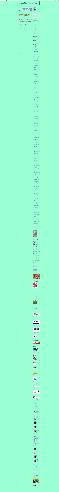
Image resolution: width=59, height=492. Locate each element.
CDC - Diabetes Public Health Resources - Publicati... (36, 182)
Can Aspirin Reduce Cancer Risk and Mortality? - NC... (36, 207)
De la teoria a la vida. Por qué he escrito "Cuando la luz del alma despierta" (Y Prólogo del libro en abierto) (37, 427)
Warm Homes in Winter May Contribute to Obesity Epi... (36, 184)
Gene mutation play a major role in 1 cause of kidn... (36, 99)
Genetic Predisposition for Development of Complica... (36, 74)
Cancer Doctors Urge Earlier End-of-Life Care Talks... (36, 154)
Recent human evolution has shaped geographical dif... (36, 58)
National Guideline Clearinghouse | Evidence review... (37, 171)
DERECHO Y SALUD (35, 417)
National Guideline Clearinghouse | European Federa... (37, 168)
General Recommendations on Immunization (36, 161)
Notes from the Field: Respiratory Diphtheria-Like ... (36, 156)
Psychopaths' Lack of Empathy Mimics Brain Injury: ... (36, 48)
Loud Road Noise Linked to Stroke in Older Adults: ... (36, 188)
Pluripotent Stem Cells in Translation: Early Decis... (36, 115)
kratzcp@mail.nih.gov (30, 15)
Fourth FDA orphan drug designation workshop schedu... (37, 150)
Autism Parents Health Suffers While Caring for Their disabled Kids (37, 457)
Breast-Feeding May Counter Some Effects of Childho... (36, 196)
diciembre (35, 35)
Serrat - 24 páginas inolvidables (37, 452)
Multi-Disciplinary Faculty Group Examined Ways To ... (36, 95)
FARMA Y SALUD (35, 466)
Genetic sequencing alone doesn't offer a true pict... (36, 96)
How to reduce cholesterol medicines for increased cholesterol (37, 472)
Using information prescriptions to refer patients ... (37, 63)
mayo (34, 41)
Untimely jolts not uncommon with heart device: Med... (36, 189)
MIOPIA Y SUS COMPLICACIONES (37, 443)
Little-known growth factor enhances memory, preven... (36, 177)
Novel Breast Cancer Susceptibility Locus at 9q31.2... (36, 88)
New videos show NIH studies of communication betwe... (36, 110)
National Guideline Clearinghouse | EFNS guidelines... (37, 170)
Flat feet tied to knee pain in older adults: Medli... (36, 219)
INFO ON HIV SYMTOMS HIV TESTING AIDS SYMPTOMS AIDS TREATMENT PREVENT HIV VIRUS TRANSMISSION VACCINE (36, 470)
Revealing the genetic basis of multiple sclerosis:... (36, 80)
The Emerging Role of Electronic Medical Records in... (36, 65)
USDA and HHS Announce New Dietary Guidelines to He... (36, 52)
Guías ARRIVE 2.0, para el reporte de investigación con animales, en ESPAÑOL (37, 412)
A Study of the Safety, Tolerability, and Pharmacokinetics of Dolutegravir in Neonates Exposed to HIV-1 (36, 406)
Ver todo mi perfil (35, 266)
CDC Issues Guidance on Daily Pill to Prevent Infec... (36, 137)
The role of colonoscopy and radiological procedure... (36, 79)
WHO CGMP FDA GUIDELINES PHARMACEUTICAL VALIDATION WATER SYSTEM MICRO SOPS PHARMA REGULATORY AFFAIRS (36, 437)
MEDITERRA (35, 474)
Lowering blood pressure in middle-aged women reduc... (36, 192)
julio (34, 39)
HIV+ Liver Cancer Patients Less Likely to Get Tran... (36, 132)
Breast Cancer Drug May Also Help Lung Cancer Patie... (36, 179)
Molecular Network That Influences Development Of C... (36, 107)
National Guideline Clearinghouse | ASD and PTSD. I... (37, 174)
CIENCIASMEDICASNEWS (29, 2)
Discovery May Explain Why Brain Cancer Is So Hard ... (36, 135)
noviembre (35, 36)
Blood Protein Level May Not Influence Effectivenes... (36, 51)
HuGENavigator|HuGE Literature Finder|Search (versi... (36, 56)
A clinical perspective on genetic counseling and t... (36, 92)
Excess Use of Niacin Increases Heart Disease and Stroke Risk (37, 440)
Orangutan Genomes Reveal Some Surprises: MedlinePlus (37, 151)
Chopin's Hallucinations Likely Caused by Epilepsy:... (36, 198)
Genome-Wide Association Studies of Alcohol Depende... (37, 64)
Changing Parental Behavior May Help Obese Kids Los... (36, 193)
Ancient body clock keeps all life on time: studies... (36, 129)
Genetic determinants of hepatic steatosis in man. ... (36, 83)
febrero (34, 43)
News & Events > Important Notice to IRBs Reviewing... (37, 114)
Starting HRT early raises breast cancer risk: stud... (36, 47)
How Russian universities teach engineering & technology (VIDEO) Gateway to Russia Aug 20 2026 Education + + (36, 409)
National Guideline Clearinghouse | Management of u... (37, 164)
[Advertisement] (24, 47)
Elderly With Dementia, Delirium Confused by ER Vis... (36, 195)
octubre (34, 37)
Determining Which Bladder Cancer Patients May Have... (36, 106)
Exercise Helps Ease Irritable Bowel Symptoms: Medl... (36, 49)
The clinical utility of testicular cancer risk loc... (36, 86)
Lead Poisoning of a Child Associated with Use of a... (36, 158)
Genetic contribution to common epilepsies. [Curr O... (36, 70)
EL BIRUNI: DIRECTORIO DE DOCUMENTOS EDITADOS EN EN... (36, 61)
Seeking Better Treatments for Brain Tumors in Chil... (36, 205)
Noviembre (34, 446)
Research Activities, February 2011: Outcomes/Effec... (36, 121)
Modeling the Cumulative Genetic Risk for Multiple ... (37, 72)
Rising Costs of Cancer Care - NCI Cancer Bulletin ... (37, 208)
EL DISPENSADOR (35, 407)
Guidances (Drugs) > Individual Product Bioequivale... (36, 76)
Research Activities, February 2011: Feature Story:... (36, 128)
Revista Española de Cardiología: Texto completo (36, 130)
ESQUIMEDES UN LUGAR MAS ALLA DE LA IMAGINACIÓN (36, 459)
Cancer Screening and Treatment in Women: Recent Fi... (36, 147)
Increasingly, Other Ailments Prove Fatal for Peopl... (36, 221)
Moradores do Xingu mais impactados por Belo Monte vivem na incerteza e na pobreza (36, 464)
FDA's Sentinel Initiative (36, 200)
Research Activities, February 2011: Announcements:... (36, 116)
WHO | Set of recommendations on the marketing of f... (37, 54)
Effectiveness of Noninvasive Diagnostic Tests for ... (36, 143)
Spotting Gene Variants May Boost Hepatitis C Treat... (36, 153)
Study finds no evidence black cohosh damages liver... (36, 45)
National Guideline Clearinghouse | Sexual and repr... (37, 163)
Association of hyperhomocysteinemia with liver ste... (36, 216)
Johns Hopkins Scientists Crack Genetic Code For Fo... (36, 103)
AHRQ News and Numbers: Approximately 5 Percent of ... (36, 142)
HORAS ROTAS (35, 421)
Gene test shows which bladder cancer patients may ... (36, 102)
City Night (36, 448)
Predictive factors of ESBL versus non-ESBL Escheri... (36, 212)
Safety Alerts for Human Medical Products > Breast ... (36, 185)
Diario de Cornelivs (35, 425)
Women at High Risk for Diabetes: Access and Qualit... (36, 111)
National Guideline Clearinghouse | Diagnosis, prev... (37, 165)
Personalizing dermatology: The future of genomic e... (36, 81)
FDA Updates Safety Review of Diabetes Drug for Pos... (36, 203)
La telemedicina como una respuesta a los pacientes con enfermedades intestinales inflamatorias (37, 431)
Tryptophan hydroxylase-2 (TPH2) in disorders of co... (37, 73)
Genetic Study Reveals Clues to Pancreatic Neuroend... (36, 211)
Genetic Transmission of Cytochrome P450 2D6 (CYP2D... (36, 69)
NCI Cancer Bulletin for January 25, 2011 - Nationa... (36, 210)
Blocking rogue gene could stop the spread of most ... (36, 100)
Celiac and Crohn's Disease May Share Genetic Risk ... (36, 133)
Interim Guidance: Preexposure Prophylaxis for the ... (36, 160)
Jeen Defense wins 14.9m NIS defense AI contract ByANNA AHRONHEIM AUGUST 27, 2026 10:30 (36, 403)
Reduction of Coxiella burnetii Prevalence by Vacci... (36, 217)
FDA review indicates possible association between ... (36, 186)
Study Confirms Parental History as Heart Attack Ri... (36, 97)
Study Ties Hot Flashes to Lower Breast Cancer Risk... (36, 139)
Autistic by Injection (35, 455)
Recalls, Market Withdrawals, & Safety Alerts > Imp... (36, 149)
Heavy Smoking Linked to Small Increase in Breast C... (36, 224)
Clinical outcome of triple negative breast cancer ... (36, 90)
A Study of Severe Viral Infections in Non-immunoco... (37, 201)
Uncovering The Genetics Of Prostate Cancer (36, 104)
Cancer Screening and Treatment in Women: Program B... (36, 144)
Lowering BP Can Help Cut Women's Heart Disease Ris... (36, 223)
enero (34, 44)
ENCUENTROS (35, 451)
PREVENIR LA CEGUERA (36, 442)
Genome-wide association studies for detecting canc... (36, 89)
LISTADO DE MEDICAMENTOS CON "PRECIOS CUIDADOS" (36, 467)
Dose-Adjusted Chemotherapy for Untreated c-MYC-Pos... (36, 204)
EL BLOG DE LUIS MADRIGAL (35, 434)
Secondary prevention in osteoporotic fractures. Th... (36, 214)
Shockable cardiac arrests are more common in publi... (37, 140)
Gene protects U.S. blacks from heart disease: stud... (36, 136)
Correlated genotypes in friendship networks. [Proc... (36, 59)
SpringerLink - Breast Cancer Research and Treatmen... (36, 55)
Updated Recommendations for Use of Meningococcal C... (36, 157)
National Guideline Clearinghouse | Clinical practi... (37, 167)
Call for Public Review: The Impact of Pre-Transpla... (36, 77)
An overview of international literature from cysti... (36, 93)
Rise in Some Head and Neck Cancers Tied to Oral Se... (36, 199)
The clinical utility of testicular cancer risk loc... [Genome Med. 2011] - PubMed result (24, 7)
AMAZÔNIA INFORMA (36, 463)
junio (34, 40)
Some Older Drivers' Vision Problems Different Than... (36, 191)
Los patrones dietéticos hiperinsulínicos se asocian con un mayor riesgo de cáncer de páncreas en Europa (36, 416)
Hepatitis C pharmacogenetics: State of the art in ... (36, 67)
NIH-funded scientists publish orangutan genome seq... (36, 175)
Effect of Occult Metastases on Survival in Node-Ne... (36, 181)
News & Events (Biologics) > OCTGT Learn (36, 109)
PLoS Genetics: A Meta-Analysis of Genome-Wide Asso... (36, 84)
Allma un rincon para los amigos (36, 475)
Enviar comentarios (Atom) (24, 53)
